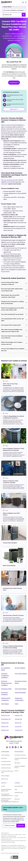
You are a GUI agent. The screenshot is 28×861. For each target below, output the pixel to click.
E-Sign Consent (18, 834)
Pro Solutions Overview (20, 755)
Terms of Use (11, 834)
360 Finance (17, 762)
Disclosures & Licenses (11, 836)
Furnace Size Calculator (10, 543)
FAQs (16, 789)
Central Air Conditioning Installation (5, 675)
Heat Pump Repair (20, 692)
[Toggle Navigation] (26, 2)
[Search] (23, 2)
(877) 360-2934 (4, 800)
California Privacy (5, 837)
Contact (3, 786)
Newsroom (17, 799)
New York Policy (13, 837)
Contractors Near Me (6, 764)
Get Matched (13, 82)
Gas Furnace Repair (20, 689)
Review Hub (4, 758)
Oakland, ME (5, 722)
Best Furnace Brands (9, 565)
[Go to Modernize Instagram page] (10, 747)
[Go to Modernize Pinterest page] (7, 747)
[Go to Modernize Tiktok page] (18, 747)
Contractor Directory (6, 767)
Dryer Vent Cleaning (21, 673)
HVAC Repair (5, 704)
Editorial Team (4, 778)
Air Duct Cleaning (20, 668)
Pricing (16, 770)
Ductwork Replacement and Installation (6, 683)
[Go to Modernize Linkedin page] (15, 747)
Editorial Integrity (5, 775)
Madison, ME (5, 730)
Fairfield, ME (18, 719)
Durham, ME (4, 726)
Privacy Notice (4, 834)
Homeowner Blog (5, 755)
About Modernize (19, 786)
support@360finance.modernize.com (10, 801)
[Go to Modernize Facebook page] (13, 747)
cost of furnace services (10, 180)
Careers (16, 795)
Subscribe (21, 825)
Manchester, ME (6, 719)
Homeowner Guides (5, 761)
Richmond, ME (5, 715)
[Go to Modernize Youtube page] (21, 747)
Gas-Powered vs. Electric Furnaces (13, 615)
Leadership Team (19, 792)
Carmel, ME (18, 726)
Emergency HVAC (6, 689)
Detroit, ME (18, 722)
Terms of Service (9, 842)
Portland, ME (18, 730)
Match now (13, 109)
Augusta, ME (18, 715)
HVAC (16, 704)
